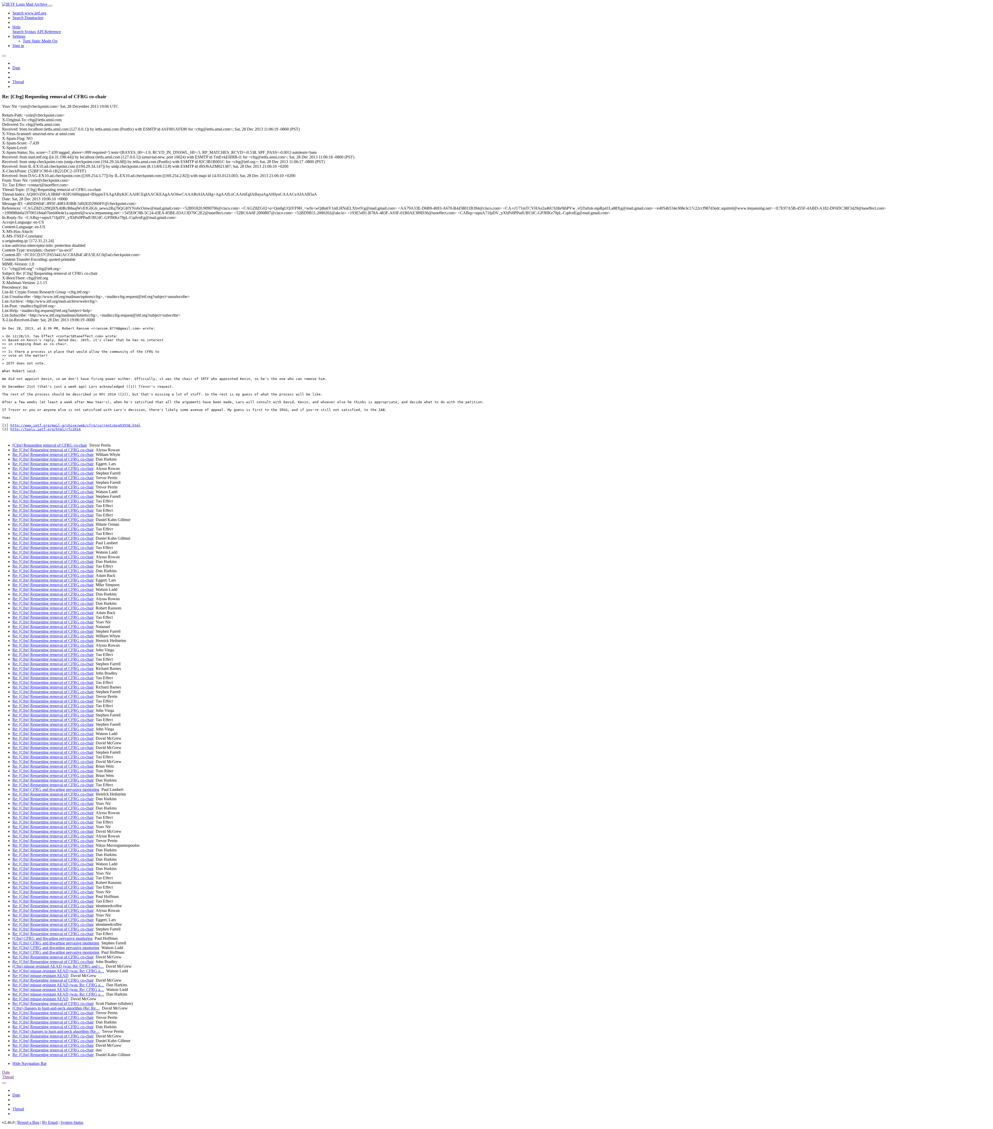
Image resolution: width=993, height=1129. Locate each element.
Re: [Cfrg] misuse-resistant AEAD (40, 975)
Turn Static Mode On (40, 41)
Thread (18, 82)
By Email (50, 1122)
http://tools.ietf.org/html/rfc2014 (45, 429)
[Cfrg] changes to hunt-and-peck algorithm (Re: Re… (56, 1008)
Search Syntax (24, 31)
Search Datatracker (27, 18)
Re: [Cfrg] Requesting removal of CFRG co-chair (53, 450)
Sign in (18, 45)
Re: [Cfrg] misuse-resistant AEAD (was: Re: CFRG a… (58, 971)
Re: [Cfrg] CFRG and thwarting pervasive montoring (55, 789)
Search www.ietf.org (29, 13)
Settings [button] (18, 36)
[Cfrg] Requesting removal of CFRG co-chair (49, 445)
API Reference (49, 31)
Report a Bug (28, 1122)
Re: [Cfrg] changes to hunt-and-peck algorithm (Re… (56, 1031)
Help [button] (16, 27)
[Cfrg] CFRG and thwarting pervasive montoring (52, 938)
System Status (72, 1122)
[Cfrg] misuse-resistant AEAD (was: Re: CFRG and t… (58, 966)
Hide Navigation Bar (29, 1063)
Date (16, 68)
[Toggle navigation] (50, 5)
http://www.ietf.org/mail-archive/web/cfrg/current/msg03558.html (75, 425)
